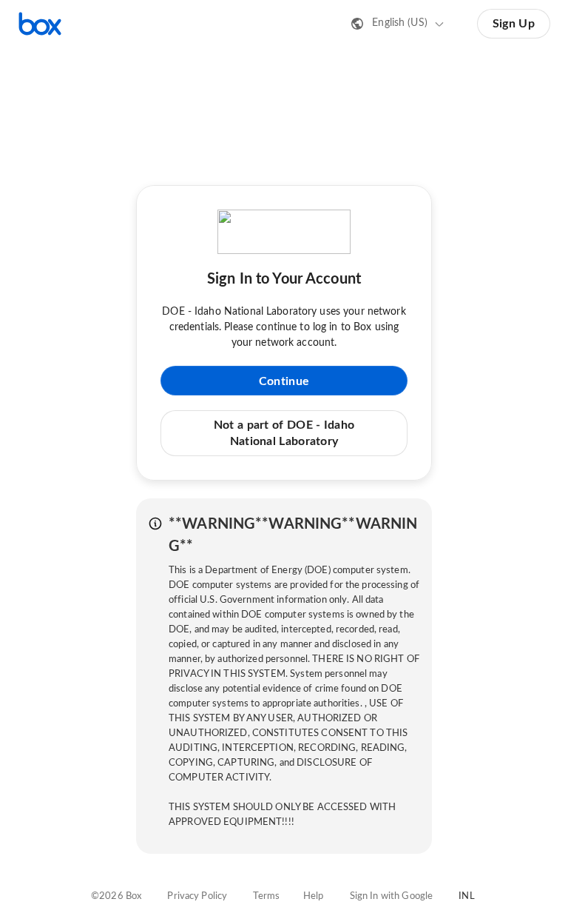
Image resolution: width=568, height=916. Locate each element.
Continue (284, 381)
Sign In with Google (391, 896)
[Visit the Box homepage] (40, 24)
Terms (266, 896)
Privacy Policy (197, 896)
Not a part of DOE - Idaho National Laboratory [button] (284, 433)
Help (313, 896)
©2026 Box (116, 896)
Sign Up (514, 24)
